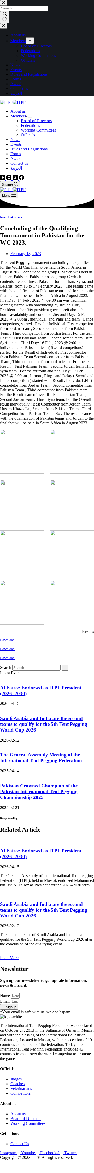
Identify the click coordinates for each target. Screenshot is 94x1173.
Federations (30, 125)
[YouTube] (3, 178)
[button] (9, 957)
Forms (15, 154)
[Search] (65, 668)
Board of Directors (36, 120)
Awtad (15, 158)
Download (7, 640)
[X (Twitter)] (16, 178)
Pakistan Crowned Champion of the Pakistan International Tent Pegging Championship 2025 (39, 791)
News (15, 139)
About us (18, 111)
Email (5, 1001)
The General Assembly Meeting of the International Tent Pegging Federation (41, 757)
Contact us (19, 163)
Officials (28, 135)
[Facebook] (21, 178)
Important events (11, 216)
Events (16, 144)
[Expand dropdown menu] (30, 117)
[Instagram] (9, 178)
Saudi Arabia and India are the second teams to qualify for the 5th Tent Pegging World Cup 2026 (43, 724)
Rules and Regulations (29, 149)
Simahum (30, 1166)
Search (5, 667)
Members (18, 116)
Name (5, 995)
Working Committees (38, 130)
